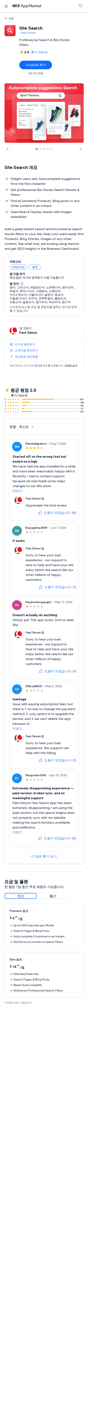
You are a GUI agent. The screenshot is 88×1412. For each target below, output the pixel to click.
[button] (22, 284)
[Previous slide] (8, 149)
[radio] (21, 896)
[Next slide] (81, 149)
